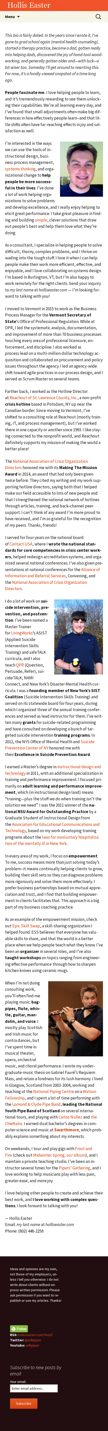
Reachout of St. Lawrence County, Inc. (43, 397)
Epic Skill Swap (26, 926)
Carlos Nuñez (70, 1117)
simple (41, 220)
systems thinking (20, 169)
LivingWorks (22, 633)
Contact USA (21, 544)
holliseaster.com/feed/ (35, 1335)
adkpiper (32, 1345)
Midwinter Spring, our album (59, 1155)
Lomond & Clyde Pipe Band (36, 1104)
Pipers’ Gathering (74, 1168)
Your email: (18, 1381)
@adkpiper (33, 1340)
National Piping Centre (53, 1091)
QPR (20, 665)
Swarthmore (66, 1130)
